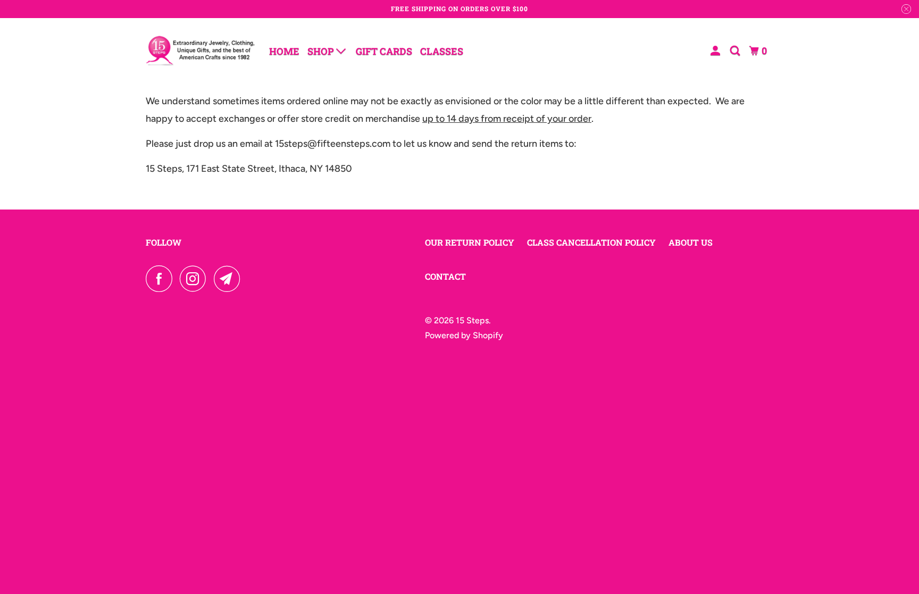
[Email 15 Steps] (230, 278)
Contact (445, 276)
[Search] (736, 50)
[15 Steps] (200, 50)
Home (284, 51)
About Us (691, 242)
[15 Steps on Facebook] (162, 278)
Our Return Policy (469, 242)
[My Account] (716, 50)
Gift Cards (384, 51)
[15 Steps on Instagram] (196, 278)
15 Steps (472, 320)
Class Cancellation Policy (591, 242)
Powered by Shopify (464, 335)
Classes (441, 51)
